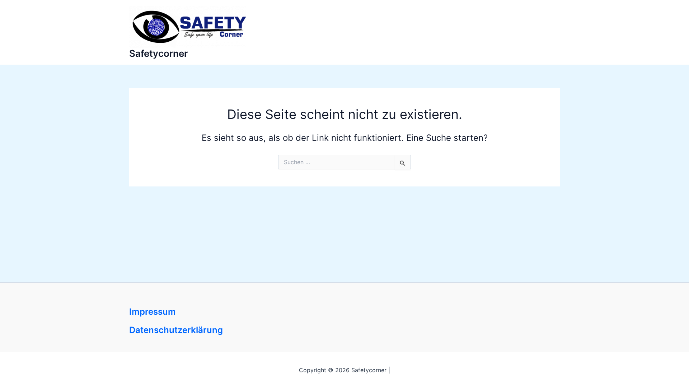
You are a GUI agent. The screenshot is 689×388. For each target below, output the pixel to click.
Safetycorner (158, 53)
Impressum (152, 311)
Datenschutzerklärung (176, 330)
